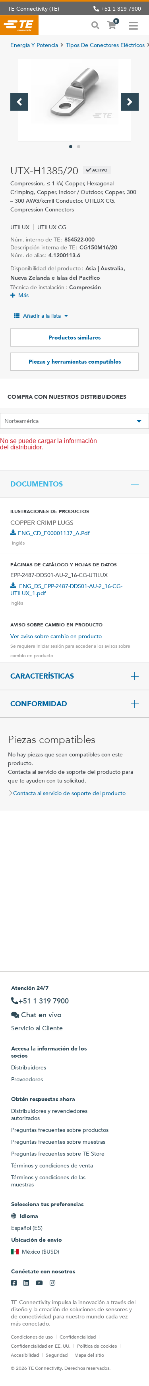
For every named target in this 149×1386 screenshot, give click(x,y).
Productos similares (74, 337)
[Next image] (130, 102)
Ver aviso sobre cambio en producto (56, 636)
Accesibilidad (25, 1355)
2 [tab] (78, 146)
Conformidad (38, 704)
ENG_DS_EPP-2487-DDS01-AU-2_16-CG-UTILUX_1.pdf (66, 590)
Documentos (36, 484)
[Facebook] (14, 1283)
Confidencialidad (78, 1336)
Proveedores (27, 1079)
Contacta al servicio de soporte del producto (69, 793)
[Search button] (95, 24)
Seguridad (57, 1355)
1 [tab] (70, 146)
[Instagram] (52, 1283)
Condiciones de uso (32, 1336)
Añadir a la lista (41, 315)
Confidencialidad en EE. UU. (40, 1346)
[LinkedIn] (26, 1283)
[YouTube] (39, 1283)
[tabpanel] (74, 100)
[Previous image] (19, 102)
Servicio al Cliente (37, 1028)
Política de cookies (97, 1346)
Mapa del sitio (89, 1355)
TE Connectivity (19, 25)
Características (42, 676)
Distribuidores (28, 1067)
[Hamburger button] (133, 25)
